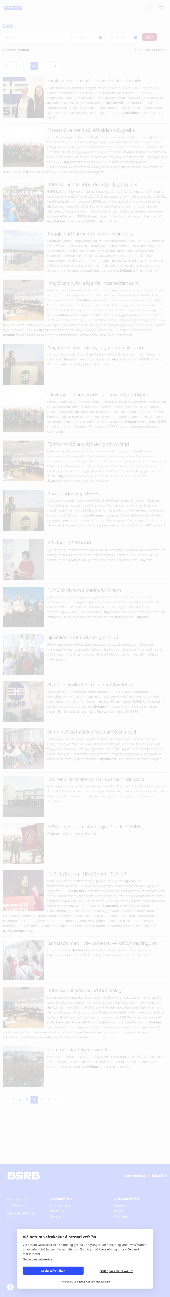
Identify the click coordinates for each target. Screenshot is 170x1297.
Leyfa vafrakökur (53, 1271)
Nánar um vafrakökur (37, 1259)
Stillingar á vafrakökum (116, 1271)
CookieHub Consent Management (92, 1281)
